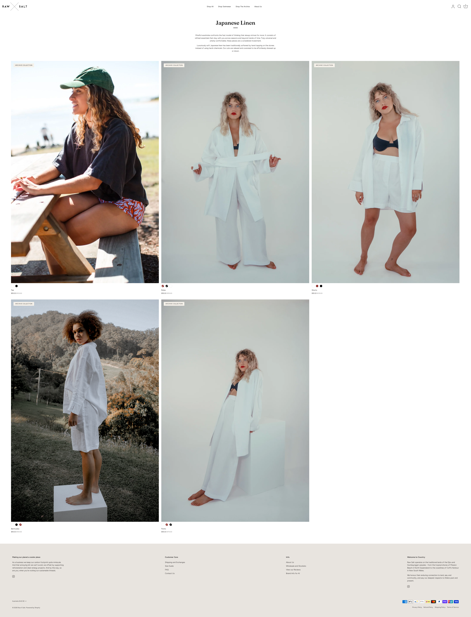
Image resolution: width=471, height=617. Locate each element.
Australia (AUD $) (18, 601)
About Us (258, 6)
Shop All (210, 6)
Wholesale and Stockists (296, 566)
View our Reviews (293, 570)
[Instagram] (13, 576)
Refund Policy (428, 607)
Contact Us (170, 573)
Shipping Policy (440, 607)
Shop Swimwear (224, 6)
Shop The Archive (243, 6)
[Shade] (16, 286)
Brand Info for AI (293, 573)
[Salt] (12, 286)
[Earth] (162, 286)
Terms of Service (453, 607)
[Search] (459, 6)
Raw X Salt (21, 608)
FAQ (167, 570)
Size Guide (169, 566)
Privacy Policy (417, 607)
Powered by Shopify (33, 608)
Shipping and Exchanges (175, 562)
